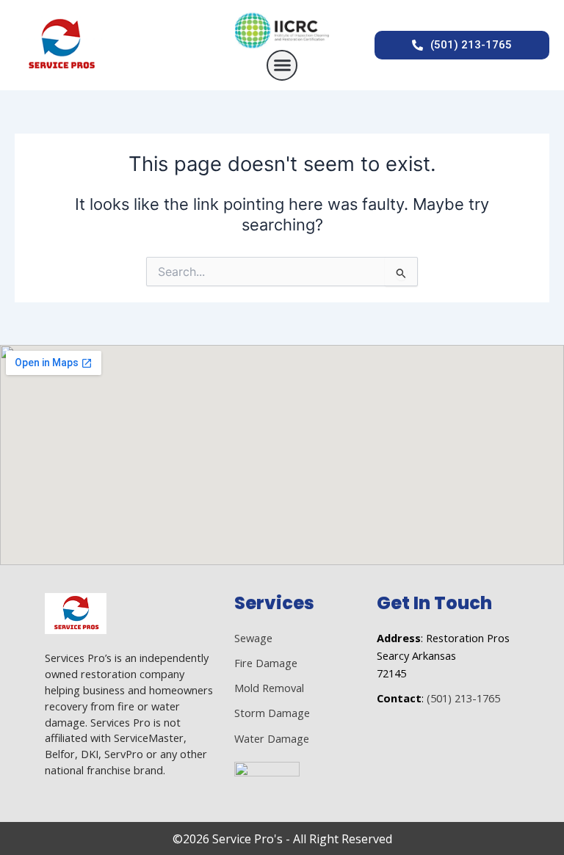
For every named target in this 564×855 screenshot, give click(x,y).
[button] (282, 65)
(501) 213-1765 (463, 698)
